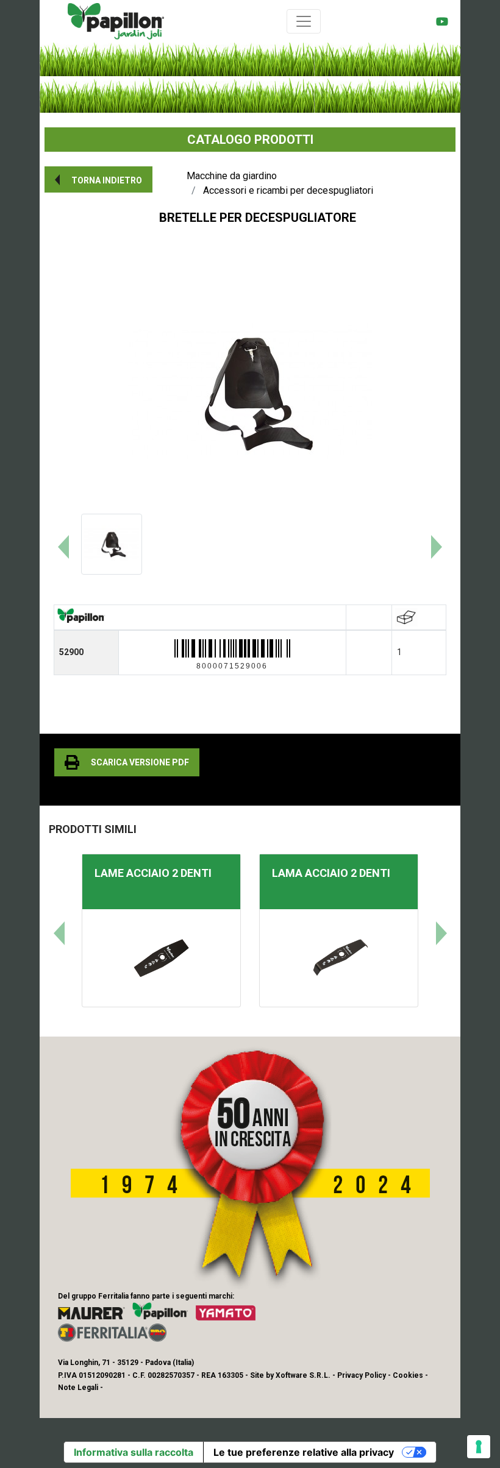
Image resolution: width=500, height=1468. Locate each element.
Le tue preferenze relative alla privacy (303, 1452)
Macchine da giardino (232, 176)
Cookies (408, 1375)
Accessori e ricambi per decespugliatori (288, 190)
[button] (98, 179)
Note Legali (78, 1387)
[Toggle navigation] (304, 21)
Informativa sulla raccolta (133, 1452)
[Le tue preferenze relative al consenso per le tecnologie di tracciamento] (478, 1446)
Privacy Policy (361, 1375)
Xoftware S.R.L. (303, 1375)
